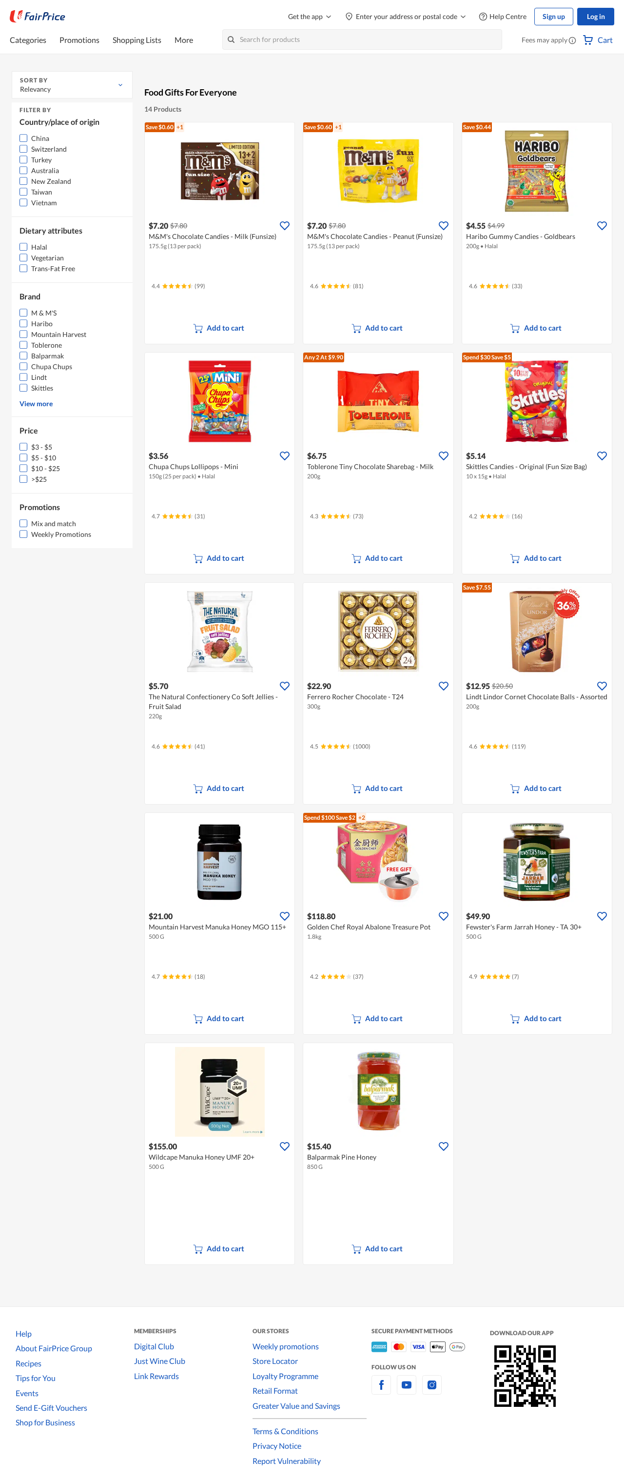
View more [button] (36, 403)
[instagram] (432, 1390)
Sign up (554, 16)
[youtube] (406, 1390)
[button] (572, 41)
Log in (596, 16)
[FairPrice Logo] (37, 16)
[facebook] (381, 1390)
